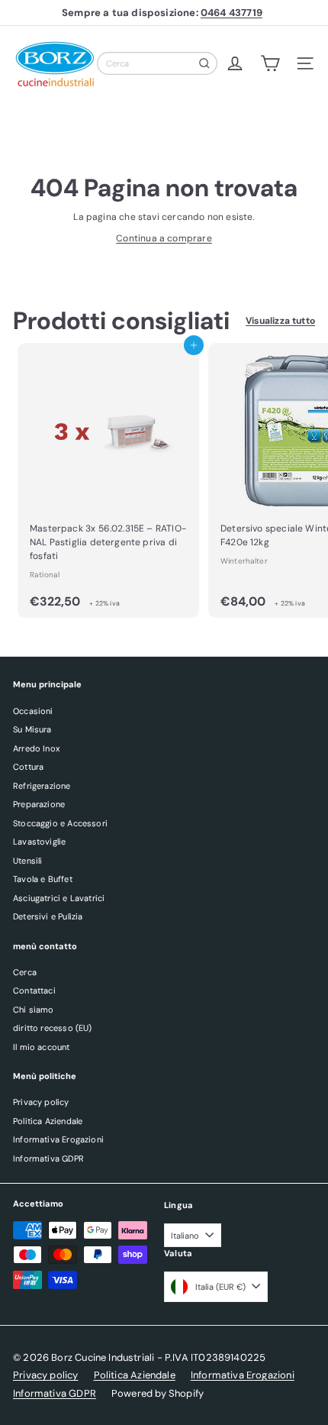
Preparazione (39, 804)
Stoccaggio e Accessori (60, 823)
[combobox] (157, 63)
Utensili (27, 860)
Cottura (28, 766)
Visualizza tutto (280, 321)
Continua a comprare (163, 238)
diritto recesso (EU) (52, 1028)
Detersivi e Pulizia (47, 916)
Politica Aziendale (47, 1121)
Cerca (25, 972)
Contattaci (34, 990)
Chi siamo (33, 1009)
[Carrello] (270, 63)
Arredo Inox (36, 748)
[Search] (204, 63)
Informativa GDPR (48, 1158)
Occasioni (33, 711)
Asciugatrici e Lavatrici (59, 898)
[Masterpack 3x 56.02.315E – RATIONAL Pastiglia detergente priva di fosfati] (108, 480)
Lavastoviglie (39, 841)
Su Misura (32, 729)
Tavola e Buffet (42, 879)
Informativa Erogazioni (58, 1139)
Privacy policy (41, 1102)
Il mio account (41, 1047)
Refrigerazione (42, 785)
